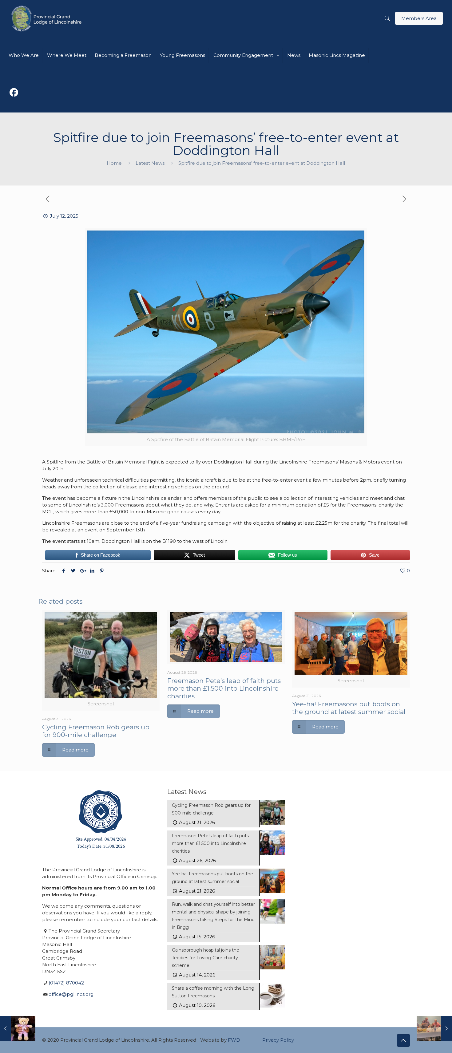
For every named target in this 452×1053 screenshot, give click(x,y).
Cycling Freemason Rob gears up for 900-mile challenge (95, 731)
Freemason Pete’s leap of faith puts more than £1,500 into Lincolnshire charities (224, 688)
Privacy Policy (278, 1040)
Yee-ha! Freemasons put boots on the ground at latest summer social (349, 708)
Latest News (150, 163)
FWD (234, 1040)
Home (114, 163)
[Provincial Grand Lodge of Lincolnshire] (47, 18)
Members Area (419, 18)
